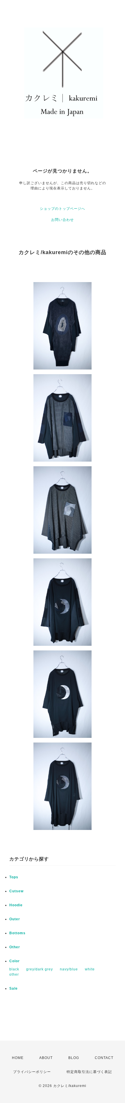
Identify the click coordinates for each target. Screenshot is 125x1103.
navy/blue (69, 969)
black (14, 969)
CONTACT (104, 1058)
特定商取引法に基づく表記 (89, 1072)
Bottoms (17, 933)
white (90, 969)
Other (14, 947)
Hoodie (16, 905)
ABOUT (46, 1058)
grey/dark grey (39, 969)
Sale (13, 988)
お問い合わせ (62, 220)
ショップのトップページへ (62, 209)
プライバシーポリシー (32, 1072)
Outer (14, 919)
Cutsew (16, 891)
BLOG (73, 1058)
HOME (18, 1058)
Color (14, 961)
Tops (13, 877)
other (14, 974)
